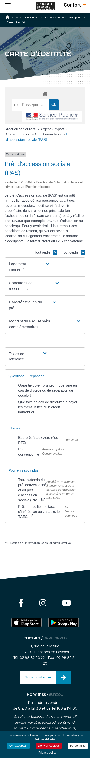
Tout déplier (71, 252)
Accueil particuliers (21, 129)
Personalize (78, 745)
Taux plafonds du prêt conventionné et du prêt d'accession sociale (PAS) (32, 490)
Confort (75, 4)
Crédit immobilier (48, 134)
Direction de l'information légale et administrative (39, 543)
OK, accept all (18, 745)
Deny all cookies (49, 745)
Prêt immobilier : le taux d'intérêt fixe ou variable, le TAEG (39, 511)
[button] (29, 267)
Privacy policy (47, 752)
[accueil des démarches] (45, 93)
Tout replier (44, 252)
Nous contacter (37, 677)
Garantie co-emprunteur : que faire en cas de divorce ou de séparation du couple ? (47, 390)
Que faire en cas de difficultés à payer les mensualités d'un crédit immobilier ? (47, 407)
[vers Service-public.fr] (52, 116)
